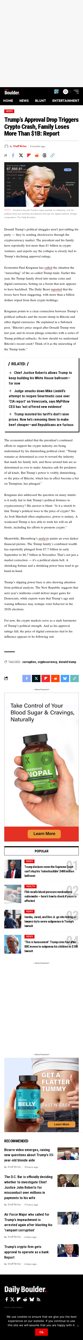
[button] (56, 91)
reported (56, 289)
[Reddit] (25, 1299)
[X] (12, 1299)
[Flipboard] (19, 1299)
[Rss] (38, 1299)
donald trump (67, 662)
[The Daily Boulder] (12, 91)
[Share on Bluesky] (65, 678)
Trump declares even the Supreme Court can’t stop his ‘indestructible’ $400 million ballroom (49, 871)
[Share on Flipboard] (28, 155)
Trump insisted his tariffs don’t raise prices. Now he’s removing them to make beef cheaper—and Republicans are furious (41, 419)
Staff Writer (20, 146)
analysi (43, 538)
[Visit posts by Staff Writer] (6, 146)
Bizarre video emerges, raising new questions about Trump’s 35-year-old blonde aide (29, 1155)
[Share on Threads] (44, 155)
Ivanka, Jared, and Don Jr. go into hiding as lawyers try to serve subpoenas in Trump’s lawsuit (50, 921)
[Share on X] (20, 155)
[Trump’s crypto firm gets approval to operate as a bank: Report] (68, 1250)
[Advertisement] (41, 43)
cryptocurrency (47, 662)
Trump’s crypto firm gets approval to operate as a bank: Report (26, 1252)
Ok (41, 1332)
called (48, 267)
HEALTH (30, 886)
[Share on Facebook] (13, 155)
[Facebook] (6, 1299)
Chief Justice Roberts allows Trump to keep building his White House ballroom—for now (40, 377)
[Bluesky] (31, 1299)
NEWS (9, 111)
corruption (29, 662)
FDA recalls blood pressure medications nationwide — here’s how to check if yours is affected (50, 896)
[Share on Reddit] (36, 155)
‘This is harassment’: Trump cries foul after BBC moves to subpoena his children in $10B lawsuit (51, 946)
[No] (78, 1326)
